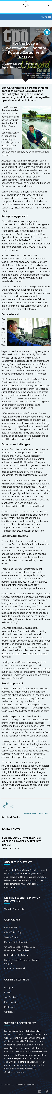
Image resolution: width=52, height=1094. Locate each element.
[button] (44, 17)
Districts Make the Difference (17, 955)
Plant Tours (9, 1007)
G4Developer (12, 64)
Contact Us (9, 1012)
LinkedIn (8, 992)
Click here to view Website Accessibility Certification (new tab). (24, 1068)
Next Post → (45, 814)
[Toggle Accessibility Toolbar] (46, 32)
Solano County (11, 937)
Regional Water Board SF (16, 942)
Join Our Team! (11, 997)
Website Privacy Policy (15, 909)
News (26, 64)
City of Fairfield (11, 927)
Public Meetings (11, 1002)
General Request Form (16, 1058)
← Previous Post (28, 814)
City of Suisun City (12, 932)
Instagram (8, 987)
